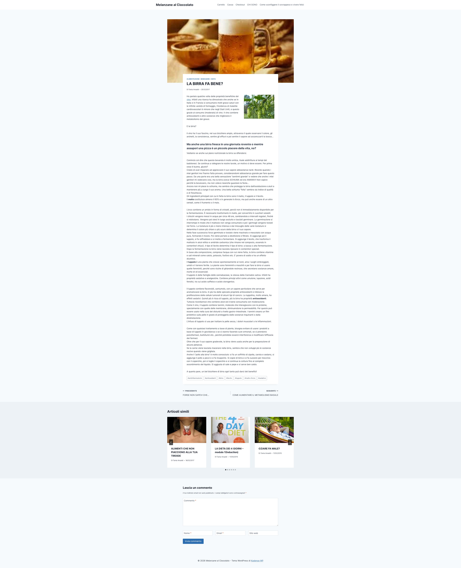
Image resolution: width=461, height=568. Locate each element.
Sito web (253, 533)
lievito (229, 378)
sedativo (262, 378)
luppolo (238, 378)
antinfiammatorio (195, 378)
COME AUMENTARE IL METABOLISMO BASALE (255, 393)
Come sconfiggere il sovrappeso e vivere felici (282, 4)
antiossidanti (210, 378)
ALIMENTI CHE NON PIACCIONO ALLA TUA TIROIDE (184, 452)
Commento (190, 500)
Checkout (240, 4)
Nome (187, 533)
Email (220, 533)
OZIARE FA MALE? (269, 448)
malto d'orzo (250, 378)
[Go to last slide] (171, 442)
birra (221, 378)
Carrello (221, 4)
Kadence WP (257, 560)
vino (189, 99)
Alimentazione (193, 79)
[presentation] (186, 430)
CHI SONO (252, 4)
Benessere (205, 79)
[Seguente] (290, 442)
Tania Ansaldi (194, 89)
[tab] (225, 469)
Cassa (230, 4)
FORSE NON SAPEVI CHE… (196, 393)
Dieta (213, 79)
